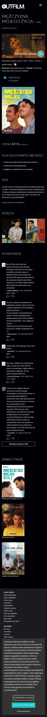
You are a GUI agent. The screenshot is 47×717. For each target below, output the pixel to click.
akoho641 (11, 351)
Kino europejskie (10, 613)
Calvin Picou (37, 68)
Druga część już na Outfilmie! (13, 202)
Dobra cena (8, 611)
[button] (18, 133)
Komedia (7, 631)
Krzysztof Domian (14, 376)
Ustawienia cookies (23, 698)
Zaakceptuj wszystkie (23, 705)
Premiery (7, 603)
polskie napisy (7, 64)
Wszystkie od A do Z (11, 621)
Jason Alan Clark (8, 71)
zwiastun (37, 38)
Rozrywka (7, 618)
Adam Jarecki (12, 334)
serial (19, 61)
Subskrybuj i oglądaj (26, 53)
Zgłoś (13, 293)
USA (25, 61)
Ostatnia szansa (10, 608)
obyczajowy (6, 61)
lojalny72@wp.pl (13, 290)
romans (14, 61)
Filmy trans (8, 600)
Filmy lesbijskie (10, 598)
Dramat (7, 634)
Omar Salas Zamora (17, 68)
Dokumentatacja (23, 711)
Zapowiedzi (8, 605)
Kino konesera (9, 616)
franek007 (11, 433)
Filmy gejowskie (10, 595)
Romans (7, 629)
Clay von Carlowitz (21, 71)
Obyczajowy (8, 637)
